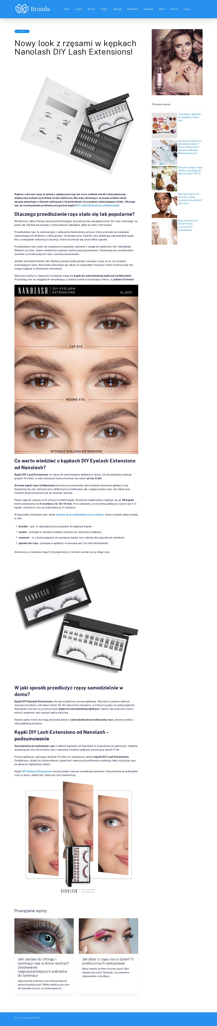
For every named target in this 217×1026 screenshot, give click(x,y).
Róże (162, 9)
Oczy (22, 31)
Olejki (104, 9)
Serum (174, 9)
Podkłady (132, 9)
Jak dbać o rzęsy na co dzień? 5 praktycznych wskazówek (108, 961)
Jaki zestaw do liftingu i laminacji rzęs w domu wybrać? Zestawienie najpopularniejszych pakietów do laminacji (43, 967)
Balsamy (148, 9)
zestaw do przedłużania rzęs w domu (80, 514)
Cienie (78, 9)
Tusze (187, 9)
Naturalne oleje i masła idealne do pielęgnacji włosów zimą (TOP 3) (190, 170)
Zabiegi (117, 9)
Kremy (91, 9)
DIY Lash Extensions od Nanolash (96, 205)
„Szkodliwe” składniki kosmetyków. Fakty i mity (189, 117)
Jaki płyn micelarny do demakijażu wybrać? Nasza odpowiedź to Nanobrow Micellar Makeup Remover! (189, 147)
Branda (18, 1018)
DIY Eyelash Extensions (37, 771)
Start (67, 9)
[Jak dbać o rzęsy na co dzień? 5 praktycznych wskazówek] (108, 936)
